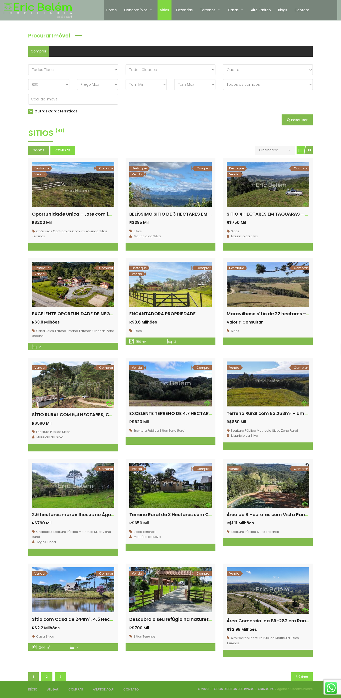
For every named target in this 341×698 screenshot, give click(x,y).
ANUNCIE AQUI (103, 689)
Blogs (282, 9)
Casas (233, 9)
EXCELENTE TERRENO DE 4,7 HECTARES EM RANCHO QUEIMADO (198, 413)
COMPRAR (75, 689)
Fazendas (184, 9)
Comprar (38, 51)
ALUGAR (53, 689)
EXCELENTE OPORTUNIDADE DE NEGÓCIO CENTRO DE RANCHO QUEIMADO (113, 314)
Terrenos (207, 9)
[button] (151, 10)
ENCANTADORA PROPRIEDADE (162, 314)
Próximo (302, 677)
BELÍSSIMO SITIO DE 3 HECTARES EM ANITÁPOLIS (181, 214)
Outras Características (56, 111)
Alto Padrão (261, 9)
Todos (38, 150)
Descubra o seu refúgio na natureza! (172, 619)
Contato (302, 9)
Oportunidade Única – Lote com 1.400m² (78, 214)
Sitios (164, 9)
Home (111, 9)
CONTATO (131, 689)
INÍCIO (32, 689)
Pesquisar (299, 119)
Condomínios (136, 9)
